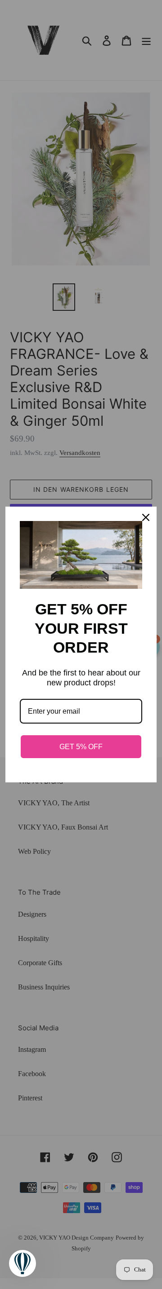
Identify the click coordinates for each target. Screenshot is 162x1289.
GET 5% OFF (81, 746)
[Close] (146, 517)
